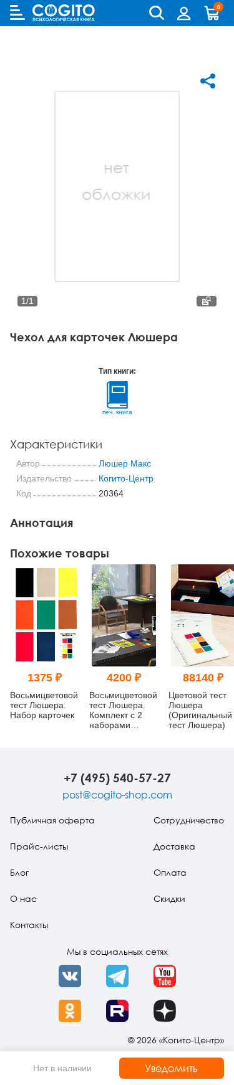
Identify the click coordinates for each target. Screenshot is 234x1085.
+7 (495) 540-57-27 (117, 777)
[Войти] (184, 13)
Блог (19, 872)
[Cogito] (63, 12)
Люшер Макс (125, 463)
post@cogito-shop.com (117, 795)
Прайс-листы (39, 846)
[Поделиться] (207, 81)
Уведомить (171, 1068)
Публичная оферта (52, 820)
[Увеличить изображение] (207, 301)
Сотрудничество (189, 820)
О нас (23, 898)
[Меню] (17, 12)
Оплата (170, 872)
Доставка (174, 846)
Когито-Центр (126, 478)
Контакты (29, 924)
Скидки (169, 898)
